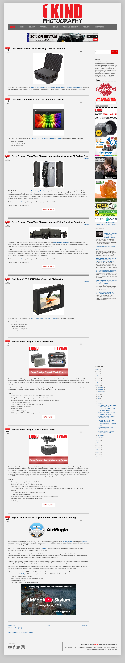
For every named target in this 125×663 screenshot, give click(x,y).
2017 (98, 443)
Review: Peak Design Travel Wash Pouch (32, 341)
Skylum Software (67, 541)
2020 (98, 383)
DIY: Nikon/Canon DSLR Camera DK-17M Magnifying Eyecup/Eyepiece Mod (106, 271)
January (100, 438)
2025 (98, 371)
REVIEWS (32, 27)
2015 (98, 447)
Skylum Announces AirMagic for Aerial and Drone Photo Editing (44, 517)
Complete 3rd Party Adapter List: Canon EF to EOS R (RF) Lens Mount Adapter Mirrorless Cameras (110, 234)
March (99, 403)
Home (48, 625)
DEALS (55, 27)
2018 (98, 440)
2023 (98, 376)
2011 (98, 456)
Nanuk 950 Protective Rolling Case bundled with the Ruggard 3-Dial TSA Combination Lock (56, 87)
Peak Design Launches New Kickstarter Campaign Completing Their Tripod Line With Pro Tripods (106, 282)
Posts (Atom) (18, 628)
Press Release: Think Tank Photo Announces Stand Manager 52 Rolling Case (50, 156)
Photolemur (44, 548)
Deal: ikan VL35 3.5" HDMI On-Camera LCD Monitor (37, 279)
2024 (98, 373)
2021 (98, 380)
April (99, 401)
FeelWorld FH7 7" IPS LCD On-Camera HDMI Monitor (46, 138)
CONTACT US (99, 27)
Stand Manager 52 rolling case (39, 191)
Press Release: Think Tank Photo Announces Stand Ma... (106, 413)
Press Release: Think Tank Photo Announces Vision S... (106, 417)
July (99, 394)
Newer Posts (11, 625)
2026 (98, 369)
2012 (98, 454)
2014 (98, 450)
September (101, 391)
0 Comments (86, 50)
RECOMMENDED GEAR (70, 27)
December (101, 387)
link (22, 202)
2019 (98, 385)
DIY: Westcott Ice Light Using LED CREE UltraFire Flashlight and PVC (105, 293)
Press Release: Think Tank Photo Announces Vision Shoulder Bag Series (48, 222)
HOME (22, 27)
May (99, 398)
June (99, 396)
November (101, 389)
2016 (98, 445)
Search (114, 52)
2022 (98, 378)
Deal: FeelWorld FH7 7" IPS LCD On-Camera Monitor (38, 99)
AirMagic (85, 541)
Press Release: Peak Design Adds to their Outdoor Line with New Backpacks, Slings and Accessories (106, 260)
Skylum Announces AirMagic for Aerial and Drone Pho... (106, 432)
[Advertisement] (106, 333)
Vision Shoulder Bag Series (61, 242)
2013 (98, 452)
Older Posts (85, 625)
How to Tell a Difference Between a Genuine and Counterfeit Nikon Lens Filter (106, 248)
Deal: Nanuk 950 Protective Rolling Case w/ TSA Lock (38, 48)
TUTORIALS (44, 27)
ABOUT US (86, 27)
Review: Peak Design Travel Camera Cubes (33, 429)
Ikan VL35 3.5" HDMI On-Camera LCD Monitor (44, 318)
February (100, 435)
